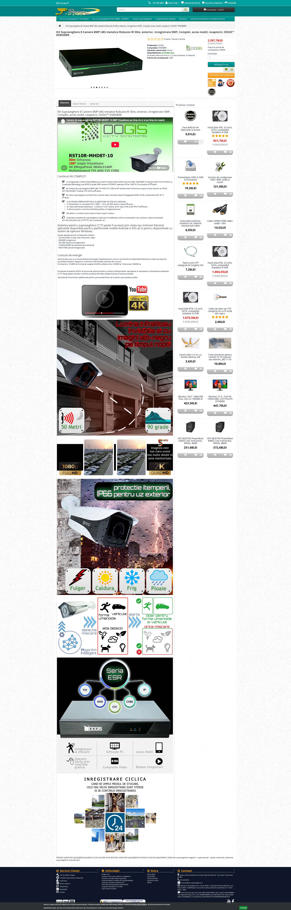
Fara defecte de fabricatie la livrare (190, 128)
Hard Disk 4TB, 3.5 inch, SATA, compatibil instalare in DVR (220, 130)
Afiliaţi (149, 882)
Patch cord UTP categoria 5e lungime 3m (190, 264)
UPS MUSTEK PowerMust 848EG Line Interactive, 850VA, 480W (220, 441)
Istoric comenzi (65, 884)
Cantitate (212, 53)
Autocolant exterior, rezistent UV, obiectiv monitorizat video (191, 223)
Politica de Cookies (139, 904)
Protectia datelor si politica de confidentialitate (117, 880)
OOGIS (161, 45)
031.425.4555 (158, 3)
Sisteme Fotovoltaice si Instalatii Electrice (207, 19)
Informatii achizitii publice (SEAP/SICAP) (115, 884)
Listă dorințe (63, 886)
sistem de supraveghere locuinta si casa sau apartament (143, 857)
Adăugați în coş (221, 64)
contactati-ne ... (99, 220)
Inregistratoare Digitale (165, 19)
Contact (62, 892)
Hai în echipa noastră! (109, 889)
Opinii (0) (94, 104)
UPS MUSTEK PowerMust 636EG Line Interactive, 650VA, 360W (190, 441)
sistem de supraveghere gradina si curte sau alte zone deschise (91, 857)
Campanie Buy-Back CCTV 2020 (112, 887)
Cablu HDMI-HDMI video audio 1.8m (220, 222)
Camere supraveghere (142, 19)
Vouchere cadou (152, 880)
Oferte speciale (152, 878)
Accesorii (183, 19)
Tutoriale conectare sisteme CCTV (113, 882)
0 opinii (167, 39)
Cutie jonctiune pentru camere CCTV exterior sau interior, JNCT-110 (220, 357)
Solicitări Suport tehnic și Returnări (71, 878)
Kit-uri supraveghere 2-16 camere (74, 19)
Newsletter (63, 889)
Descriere (64, 103)
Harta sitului (151, 874)
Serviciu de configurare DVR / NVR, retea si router (220, 180)
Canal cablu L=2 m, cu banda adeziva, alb (190, 356)
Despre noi (105, 874)
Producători (151, 876)
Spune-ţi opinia (178, 39)
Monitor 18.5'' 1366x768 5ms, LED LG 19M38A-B (190, 397)
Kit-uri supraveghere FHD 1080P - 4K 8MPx (110, 19)
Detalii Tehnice (79, 104)
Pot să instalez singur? (67, 875)
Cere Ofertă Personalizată (222, 75)
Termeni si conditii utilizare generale (114, 878)
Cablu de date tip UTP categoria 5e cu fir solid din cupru (220, 311)
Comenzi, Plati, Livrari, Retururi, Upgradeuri (116, 876)
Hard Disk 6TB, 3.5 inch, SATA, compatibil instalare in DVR (220, 265)
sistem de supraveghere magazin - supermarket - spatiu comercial (196, 857)
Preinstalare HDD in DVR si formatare (190, 178)
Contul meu (63, 881)
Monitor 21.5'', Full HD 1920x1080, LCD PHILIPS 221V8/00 (220, 399)
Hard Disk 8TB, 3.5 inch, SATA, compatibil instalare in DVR (190, 311)
